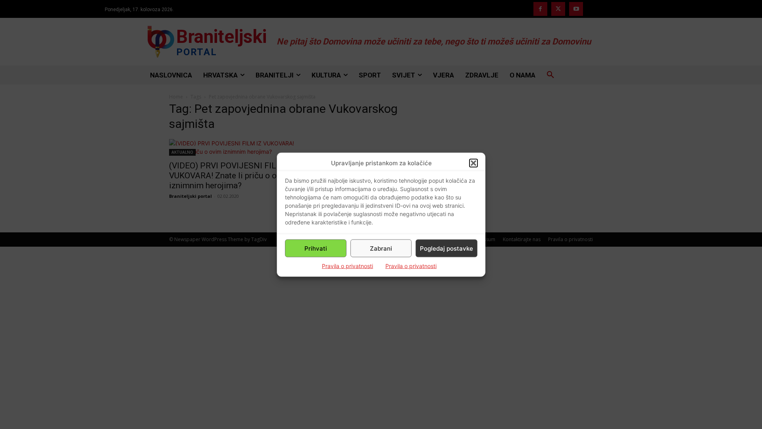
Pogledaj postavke (446, 248)
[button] (473, 163)
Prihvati (315, 248)
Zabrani (381, 248)
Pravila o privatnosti (347, 266)
